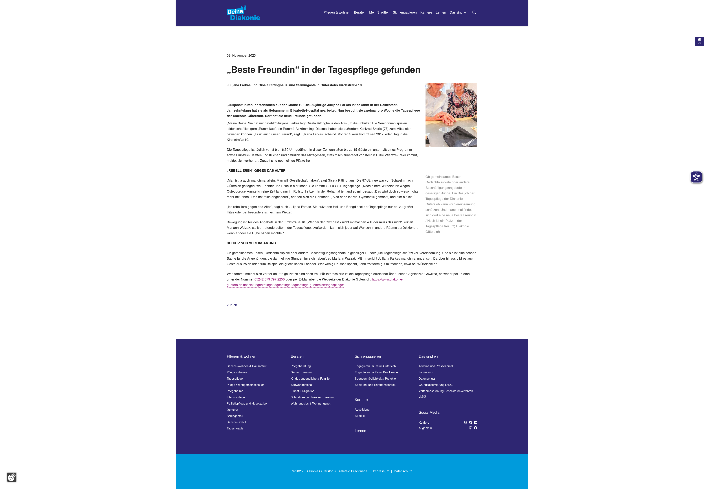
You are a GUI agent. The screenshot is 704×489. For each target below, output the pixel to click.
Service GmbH (236, 422)
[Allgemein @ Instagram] (470, 428)
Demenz (232, 410)
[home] (243, 13)
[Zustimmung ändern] (11, 477)
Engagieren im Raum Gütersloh (375, 366)
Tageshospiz (235, 428)
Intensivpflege (236, 397)
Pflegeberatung (301, 366)
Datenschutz (427, 378)
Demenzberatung (302, 372)
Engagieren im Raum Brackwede (376, 372)
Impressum (426, 372)
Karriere (426, 12)
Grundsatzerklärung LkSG (435, 385)
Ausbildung (362, 409)
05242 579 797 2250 (269, 279)
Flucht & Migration (302, 391)
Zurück (232, 305)
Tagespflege (235, 378)
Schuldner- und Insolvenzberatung (313, 397)
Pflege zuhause (237, 372)
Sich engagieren (405, 12)
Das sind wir (459, 12)
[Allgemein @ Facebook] (475, 428)
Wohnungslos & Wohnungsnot (310, 403)
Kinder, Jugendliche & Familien (311, 378)
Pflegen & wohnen (337, 12)
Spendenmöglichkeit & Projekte (375, 378)
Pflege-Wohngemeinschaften (246, 385)
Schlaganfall (235, 416)
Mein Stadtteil (379, 12)
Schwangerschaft (302, 385)
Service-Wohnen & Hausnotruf (246, 366)
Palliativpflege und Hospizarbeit (247, 403)
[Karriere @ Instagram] (465, 423)
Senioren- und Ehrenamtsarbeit (375, 385)
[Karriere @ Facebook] (470, 423)
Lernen (441, 12)
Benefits (360, 416)
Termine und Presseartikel (436, 366)
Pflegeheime (235, 391)
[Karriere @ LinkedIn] (475, 423)
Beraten (360, 12)
